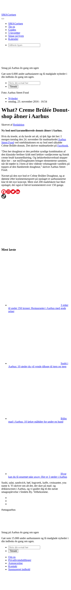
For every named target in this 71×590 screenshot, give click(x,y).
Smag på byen (16, 35)
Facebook (62, 145)
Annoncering (15, 563)
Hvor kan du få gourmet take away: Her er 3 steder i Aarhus (37, 475)
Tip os (11, 26)
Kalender (13, 39)
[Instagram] (8, 191)
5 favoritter (14, 32)
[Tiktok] (3, 196)
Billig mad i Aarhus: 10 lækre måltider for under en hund (37, 420)
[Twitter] (13, 191)
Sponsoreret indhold (19, 569)
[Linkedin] (17, 191)
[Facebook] (3, 191)
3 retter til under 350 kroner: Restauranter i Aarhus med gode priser (38, 308)
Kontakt (12, 566)
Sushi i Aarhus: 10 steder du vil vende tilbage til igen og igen (38, 365)
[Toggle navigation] (2, 18)
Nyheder (13, 98)
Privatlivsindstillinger (19, 560)
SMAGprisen (8, 14)
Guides (12, 29)
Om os (12, 557)
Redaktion (18, 124)
